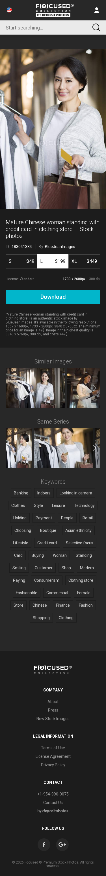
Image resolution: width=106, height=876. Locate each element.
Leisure (58, 505)
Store (18, 605)
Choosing (22, 530)
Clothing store (80, 580)
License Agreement (53, 756)
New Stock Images (53, 718)
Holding (20, 518)
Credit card (47, 543)
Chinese (40, 605)
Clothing (66, 617)
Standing (84, 555)
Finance (63, 605)
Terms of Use (53, 748)
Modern (87, 568)
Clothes (18, 505)
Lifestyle (20, 543)
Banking (21, 493)
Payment (44, 518)
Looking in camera (76, 493)
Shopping (41, 617)
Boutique (48, 530)
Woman (60, 555)
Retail (88, 518)
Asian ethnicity (78, 530)
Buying (38, 555)
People (67, 518)
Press (53, 710)
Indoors (44, 493)
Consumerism (46, 580)
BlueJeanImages (60, 246)
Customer (44, 568)
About (53, 701)
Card (18, 555)
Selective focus (79, 543)
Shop (66, 568)
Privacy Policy (53, 765)
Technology (84, 505)
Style (38, 505)
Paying (19, 580)
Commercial (57, 593)
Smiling (19, 568)
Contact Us (53, 802)
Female (83, 593)
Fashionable (26, 593)
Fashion (86, 605)
